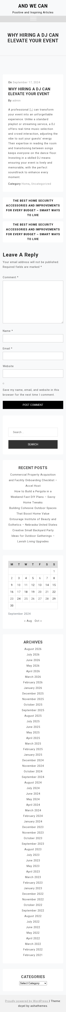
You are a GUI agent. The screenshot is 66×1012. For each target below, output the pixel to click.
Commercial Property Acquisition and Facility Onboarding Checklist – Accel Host (33, 480)
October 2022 (33, 905)
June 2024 (33, 793)
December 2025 (33, 693)
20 (40, 592)
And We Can (33, 6)
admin (16, 100)
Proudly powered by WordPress (27, 1001)
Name (8, 331)
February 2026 (33, 682)
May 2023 (33, 866)
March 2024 (33, 810)
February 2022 (33, 949)
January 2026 (33, 688)
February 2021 (33, 955)
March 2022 (33, 944)
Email (7, 348)
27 (40, 598)
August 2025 (33, 715)
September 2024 (33, 777)
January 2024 (33, 821)
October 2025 (33, 704)
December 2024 (33, 760)
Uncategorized (41, 183)
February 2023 (33, 882)
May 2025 (33, 732)
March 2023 (33, 877)
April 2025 (33, 738)
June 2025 (33, 727)
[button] (33, 19)
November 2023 (33, 832)
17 (19, 592)
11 (26, 585)
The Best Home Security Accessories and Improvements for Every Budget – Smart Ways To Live (33, 208)
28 (47, 598)
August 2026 (33, 649)
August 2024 (33, 782)
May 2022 (33, 932)
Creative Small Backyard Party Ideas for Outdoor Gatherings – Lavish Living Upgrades (33, 536)
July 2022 (33, 921)
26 (33, 598)
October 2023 (33, 838)
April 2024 (33, 804)
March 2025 (33, 743)
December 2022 (33, 894)
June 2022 (33, 927)
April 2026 (33, 671)
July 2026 (33, 654)
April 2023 (33, 871)
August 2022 (33, 916)
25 (26, 598)
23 (12, 598)
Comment (11, 277)
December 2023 (33, 827)
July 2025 (33, 721)
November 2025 (33, 699)
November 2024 (33, 766)
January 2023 (33, 888)
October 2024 (33, 771)
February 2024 (33, 816)
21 (47, 592)
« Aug (28, 620)
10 (19, 585)
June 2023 (33, 860)
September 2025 (33, 710)
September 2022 (33, 910)
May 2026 (33, 665)
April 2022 (33, 938)
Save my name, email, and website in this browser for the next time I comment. (31, 392)
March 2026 (33, 676)
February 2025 (33, 749)
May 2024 (33, 799)
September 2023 (33, 843)
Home (26, 183)
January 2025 (33, 754)
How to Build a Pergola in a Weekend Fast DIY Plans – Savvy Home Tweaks (33, 497)
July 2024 (33, 788)
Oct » (38, 620)
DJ (31, 109)
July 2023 (33, 855)
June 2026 (33, 660)
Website (8, 366)
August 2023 (33, 849)
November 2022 (33, 899)
